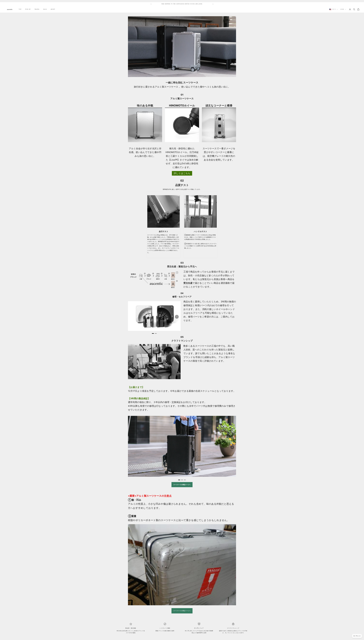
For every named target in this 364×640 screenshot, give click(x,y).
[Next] (177, 317)
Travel (37, 9)
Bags (45, 9)
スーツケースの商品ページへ (182, 610)
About (53, 9)
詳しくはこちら (182, 173)
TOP (20, 9)
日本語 (342, 9)
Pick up (28, 9)
